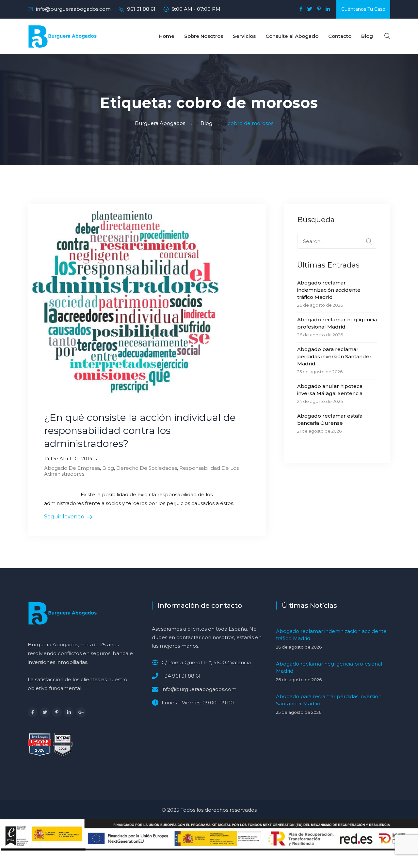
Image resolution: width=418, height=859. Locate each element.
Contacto (339, 36)
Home (166, 36)
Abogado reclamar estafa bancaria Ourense (329, 419)
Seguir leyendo (64, 517)
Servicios (244, 36)
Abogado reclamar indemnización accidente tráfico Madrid (329, 290)
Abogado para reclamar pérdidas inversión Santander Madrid (334, 356)
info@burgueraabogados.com (73, 9)
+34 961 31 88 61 (181, 676)
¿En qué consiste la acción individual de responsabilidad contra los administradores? (140, 430)
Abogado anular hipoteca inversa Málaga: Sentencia (329, 389)
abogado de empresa (72, 468)
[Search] (369, 241)
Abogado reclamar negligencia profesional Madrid (337, 323)
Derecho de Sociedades (146, 468)
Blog (367, 36)
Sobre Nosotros (203, 36)
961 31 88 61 (141, 9)
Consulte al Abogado (291, 36)
